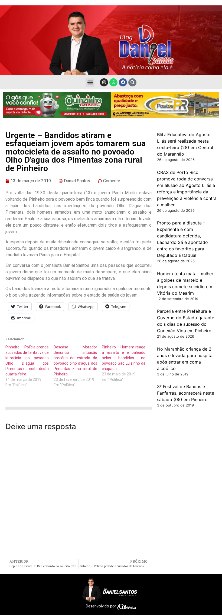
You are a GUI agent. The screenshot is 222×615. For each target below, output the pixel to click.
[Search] (132, 82)
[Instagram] (104, 82)
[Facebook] (123, 82)
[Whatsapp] (113, 82)
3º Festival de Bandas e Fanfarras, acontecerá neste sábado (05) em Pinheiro (185, 393)
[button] (90, 82)
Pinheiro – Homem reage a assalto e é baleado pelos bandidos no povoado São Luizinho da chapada (123, 358)
